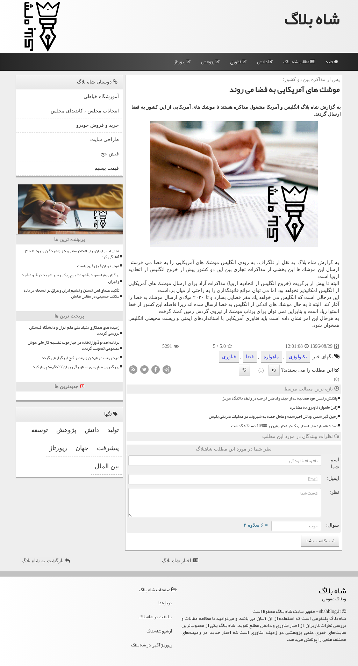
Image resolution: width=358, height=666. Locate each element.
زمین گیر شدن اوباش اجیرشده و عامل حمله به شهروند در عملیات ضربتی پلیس (273, 416)
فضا (250, 356)
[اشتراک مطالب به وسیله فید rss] (133, 369)
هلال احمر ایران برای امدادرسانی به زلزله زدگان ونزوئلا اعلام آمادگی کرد (72, 254)
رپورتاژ (180, 61)
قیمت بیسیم (106, 168)
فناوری (236, 61)
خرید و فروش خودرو (97, 125)
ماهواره (271, 356)
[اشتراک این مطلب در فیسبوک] (155, 369)
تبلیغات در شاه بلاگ (155, 616)
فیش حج (110, 153)
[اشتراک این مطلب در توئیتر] (144, 369)
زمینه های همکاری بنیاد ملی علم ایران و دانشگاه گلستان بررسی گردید (74, 330)
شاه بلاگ (312, 18)
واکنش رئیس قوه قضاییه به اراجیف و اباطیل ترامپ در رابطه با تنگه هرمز (279, 398)
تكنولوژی (298, 356)
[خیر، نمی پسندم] (244, 370)
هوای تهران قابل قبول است (98, 266)
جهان (82, 448)
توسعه (39, 429)
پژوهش (208, 61)
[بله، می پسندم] (274, 370)
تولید (113, 429)
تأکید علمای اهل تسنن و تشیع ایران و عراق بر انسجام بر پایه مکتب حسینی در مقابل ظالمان (71, 293)
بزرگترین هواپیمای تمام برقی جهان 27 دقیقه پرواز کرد (76, 367)
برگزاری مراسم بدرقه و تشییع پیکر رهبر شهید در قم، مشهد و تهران (70, 278)
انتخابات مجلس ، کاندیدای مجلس (85, 111)
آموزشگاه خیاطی (101, 96)
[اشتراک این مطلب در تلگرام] (167, 369)
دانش (262, 61)
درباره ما (165, 602)
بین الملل (107, 466)
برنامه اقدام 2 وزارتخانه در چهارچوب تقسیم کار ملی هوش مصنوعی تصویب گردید (73, 345)
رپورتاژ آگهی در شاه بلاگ (151, 645)
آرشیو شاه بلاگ (159, 631)
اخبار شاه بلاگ (177, 560)
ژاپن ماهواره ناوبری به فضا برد (313, 407)
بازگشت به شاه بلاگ (43, 560)
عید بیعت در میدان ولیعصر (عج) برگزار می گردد (80, 358)
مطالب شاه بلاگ (296, 61)
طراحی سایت (104, 139)
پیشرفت (108, 448)
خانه (329, 61)
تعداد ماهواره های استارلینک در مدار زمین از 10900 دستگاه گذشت (284, 426)
